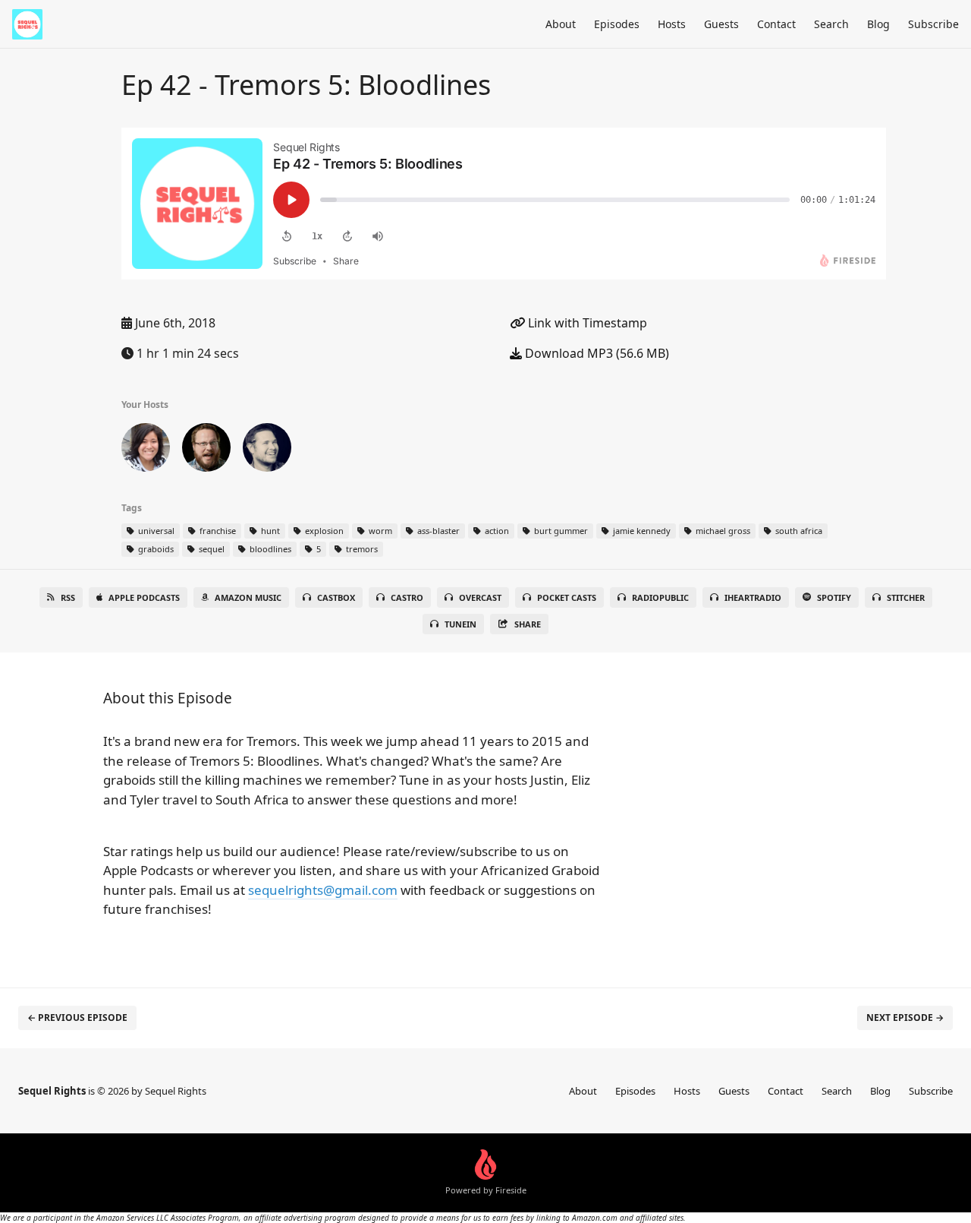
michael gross (721, 530)
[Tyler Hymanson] (267, 450)
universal (155, 530)
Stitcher (906, 597)
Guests (721, 24)
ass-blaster (437, 530)
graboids (155, 549)
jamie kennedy (641, 530)
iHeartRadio (752, 597)
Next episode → (905, 1017)
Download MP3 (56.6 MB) (595, 353)
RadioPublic (660, 597)
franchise (216, 530)
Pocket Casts (566, 597)
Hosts (672, 24)
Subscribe (933, 24)
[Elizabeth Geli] (145, 450)
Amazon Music (248, 597)
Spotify (834, 597)
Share (527, 624)
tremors (361, 549)
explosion (323, 530)
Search (831, 24)
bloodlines (269, 549)
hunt (269, 530)
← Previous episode (77, 1017)
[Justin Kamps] (206, 450)
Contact (776, 24)
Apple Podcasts (144, 597)
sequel (210, 549)
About (560, 24)
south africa (797, 530)
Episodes (616, 24)
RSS (68, 597)
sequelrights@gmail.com (323, 890)
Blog (878, 24)
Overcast (480, 597)
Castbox (336, 597)
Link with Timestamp (586, 322)
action (495, 530)
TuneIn (460, 624)
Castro (407, 597)
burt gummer (560, 530)
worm (379, 530)
